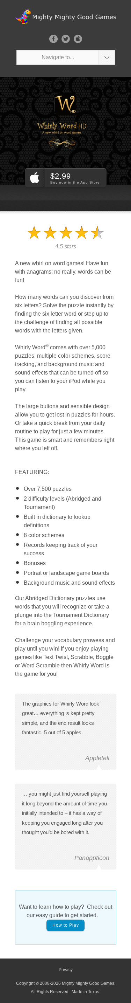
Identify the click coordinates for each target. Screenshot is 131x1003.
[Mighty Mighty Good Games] (60, 16)
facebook (53, 39)
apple (78, 39)
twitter (65, 39)
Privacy (66, 969)
